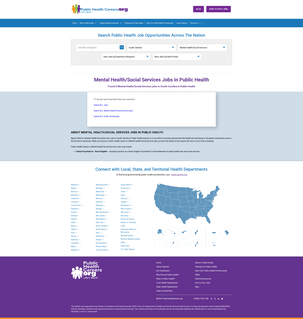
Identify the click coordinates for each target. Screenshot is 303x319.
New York (99, 222)
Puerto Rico (125, 246)
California (74, 198)
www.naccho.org (179, 174)
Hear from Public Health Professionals (160, 23)
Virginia (123, 202)
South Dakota (126, 185)
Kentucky (74, 240)
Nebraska (99, 205)
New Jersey (100, 216)
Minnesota (100, 192)
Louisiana (74, 243)
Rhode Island (101, 246)
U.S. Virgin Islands (127, 249)
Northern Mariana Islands (130, 239)
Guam (123, 226)
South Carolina (135, 47)
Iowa (73, 233)
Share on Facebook (211, 298)
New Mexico (100, 219)
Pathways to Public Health (134, 23)
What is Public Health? (165, 279)
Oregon (99, 240)
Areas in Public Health (204, 263)
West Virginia (126, 209)
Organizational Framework (109, 23)
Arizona (74, 192)
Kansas (74, 236)
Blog (198, 9)
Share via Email (222, 298)
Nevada (99, 209)
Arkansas (74, 195)
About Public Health (87, 23)
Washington (125, 205)
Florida (73, 212)
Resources (194, 23)
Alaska (73, 188)
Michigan (99, 188)
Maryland (74, 250)
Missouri (99, 198)
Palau (123, 242)
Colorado (74, 202)
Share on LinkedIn (218, 298)
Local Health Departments (167, 283)
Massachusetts (102, 185)
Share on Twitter (215, 298)
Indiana (74, 229)
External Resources (203, 279)
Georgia (74, 216)
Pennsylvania (101, 243)
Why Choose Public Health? (167, 275)
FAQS (197, 275)
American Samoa (127, 219)
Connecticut (75, 205)
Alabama (74, 185)
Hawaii (73, 219)
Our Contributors (163, 271)
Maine (73, 246)
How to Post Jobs (218, 9)
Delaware (74, 209)
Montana (99, 202)
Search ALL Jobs (101, 105)
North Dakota (101, 229)
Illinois (73, 226)
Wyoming (124, 216)
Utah (122, 195)
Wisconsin (125, 212)
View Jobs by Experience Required (118, 57)
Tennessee (125, 188)
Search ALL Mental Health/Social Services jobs (113, 111)
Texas (123, 192)
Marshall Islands (127, 235)
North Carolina (101, 226)
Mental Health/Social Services (193, 47)
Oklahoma (100, 236)
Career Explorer (182, 23)
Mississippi (100, 195)
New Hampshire (102, 212)
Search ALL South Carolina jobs (107, 116)
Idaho (73, 222)
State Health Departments (167, 287)
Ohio (97, 233)
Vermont (124, 198)
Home (74, 23)
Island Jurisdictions (164, 291)
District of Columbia (128, 222)
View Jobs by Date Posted (166, 57)
